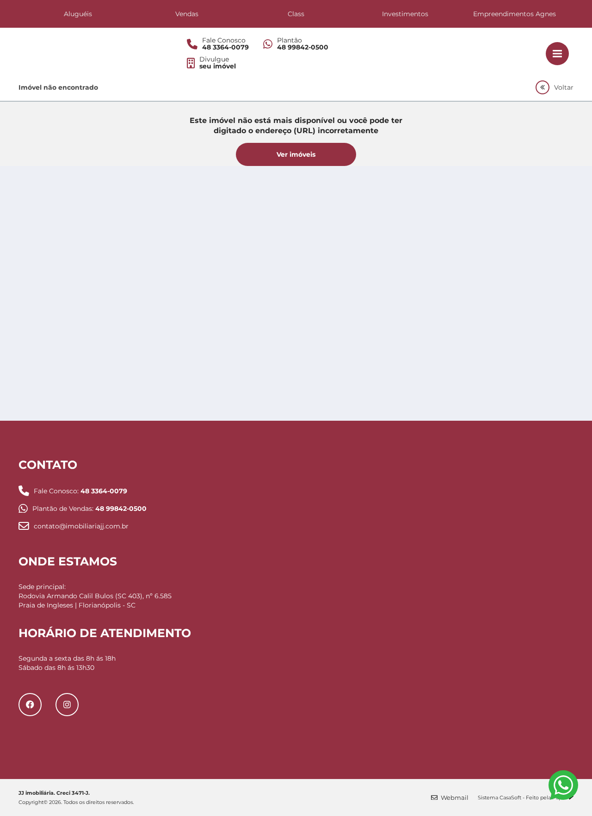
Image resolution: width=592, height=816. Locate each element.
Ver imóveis (296, 154)
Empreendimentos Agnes (514, 14)
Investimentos (405, 14)
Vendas (186, 14)
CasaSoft (510, 797)
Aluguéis (78, 14)
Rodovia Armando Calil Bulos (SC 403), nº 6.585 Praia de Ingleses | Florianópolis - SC (95, 600)
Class (296, 14)
